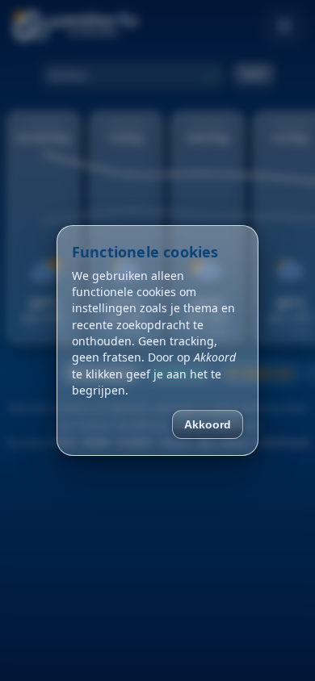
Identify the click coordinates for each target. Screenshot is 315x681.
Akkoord (207, 424)
